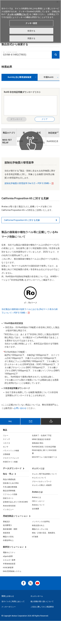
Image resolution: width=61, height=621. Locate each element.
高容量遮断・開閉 (10, 529)
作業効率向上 (8, 540)
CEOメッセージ (38, 501)
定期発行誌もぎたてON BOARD (15, 502)
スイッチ (6, 439)
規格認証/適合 (37, 443)
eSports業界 (8, 556)
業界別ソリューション (13, 547)
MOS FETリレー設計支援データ (44, 457)
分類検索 (6, 454)
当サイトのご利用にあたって (13, 601)
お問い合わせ (20, 408)
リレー (5, 435)
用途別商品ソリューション (15, 516)
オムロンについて (39, 478)
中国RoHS (48, 77)
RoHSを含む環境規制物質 (20, 77)
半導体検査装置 (9, 564)
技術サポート (8, 498)
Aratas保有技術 (9, 506)
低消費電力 (7, 525)
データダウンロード (12, 468)
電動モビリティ (9, 552)
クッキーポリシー (8, 607)
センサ (5, 447)
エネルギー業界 (9, 560)
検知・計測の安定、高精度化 (43, 533)
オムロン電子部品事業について (44, 474)
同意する (31, 38)
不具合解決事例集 (10, 487)
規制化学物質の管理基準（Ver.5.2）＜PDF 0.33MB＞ (27, 183)
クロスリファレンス (11, 458)
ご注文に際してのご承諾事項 (42, 607)
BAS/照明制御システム (12, 571)
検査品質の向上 (38, 525)
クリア (45, 119)
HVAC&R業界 (8, 568)
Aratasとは (36, 497)
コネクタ (6, 443)
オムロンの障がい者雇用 (42, 485)
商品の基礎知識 (9, 479)
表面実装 (6, 533)
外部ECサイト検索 (10, 462)
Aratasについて (38, 505)
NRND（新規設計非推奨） (41, 439)
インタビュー (8, 509)
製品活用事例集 (9, 491)
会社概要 (35, 509)
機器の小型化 (8, 537)
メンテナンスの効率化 (41, 522)
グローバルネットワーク (42, 481)
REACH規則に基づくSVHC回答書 (44, 451)
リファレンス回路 (10, 494)
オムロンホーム (36, 596)
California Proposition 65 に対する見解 (22, 220)
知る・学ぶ (8, 474)
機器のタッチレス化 (40, 529)
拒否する (31, 31)
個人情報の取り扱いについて (42, 601)
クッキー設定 (31, 23)
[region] (30, 21)
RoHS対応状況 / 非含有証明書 (44, 447)
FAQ (10, 421)
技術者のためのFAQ (11, 483)
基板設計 (6, 522)
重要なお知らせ (7, 596)
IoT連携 (35, 537)
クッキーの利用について (18, 14)
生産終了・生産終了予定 (42, 435)
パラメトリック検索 (11, 451)
